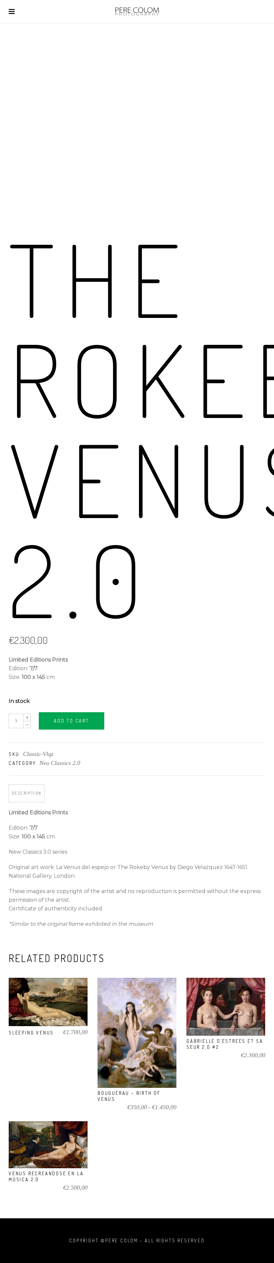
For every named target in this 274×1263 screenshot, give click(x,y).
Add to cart (71, 721)
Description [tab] (26, 793)
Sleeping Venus (31, 1032)
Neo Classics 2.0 (59, 763)
